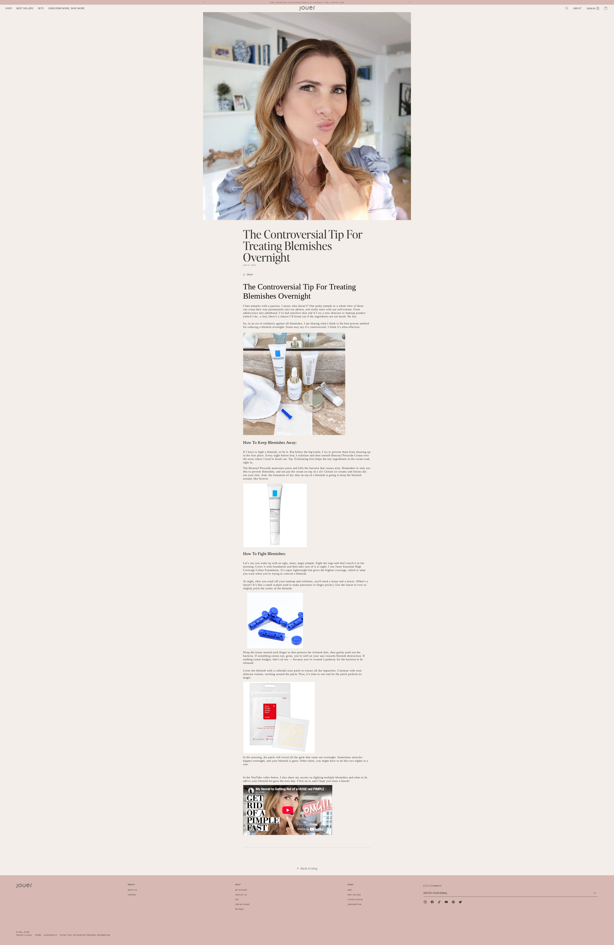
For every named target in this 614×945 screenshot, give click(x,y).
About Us (132, 890)
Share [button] (250, 274)
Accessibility (51, 935)
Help (238, 885)
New (350, 890)
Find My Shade (242, 904)
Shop (351, 885)
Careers (132, 895)
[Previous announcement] (204, 2)
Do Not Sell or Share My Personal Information (85, 935)
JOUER (27, 932)
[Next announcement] (409, 2)
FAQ (237, 899)
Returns (239, 909)
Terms (38, 935)
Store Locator (355, 899)
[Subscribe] (594, 893)
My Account (241, 890)
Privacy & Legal (24, 935)
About (131, 885)
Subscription (354, 904)
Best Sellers (354, 895)
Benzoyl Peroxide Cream (346, 455)
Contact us (241, 895)
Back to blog (309, 868)
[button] (8, 8)
